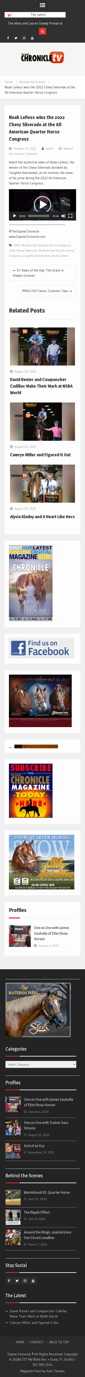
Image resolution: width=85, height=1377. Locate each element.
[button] (42, 204)
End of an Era (34, 1146)
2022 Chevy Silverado (23, 250)
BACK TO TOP (59, 1342)
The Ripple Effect (37, 1212)
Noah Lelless (60, 256)
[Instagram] (24, 38)
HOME (20, 1342)
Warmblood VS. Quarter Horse (47, 1192)
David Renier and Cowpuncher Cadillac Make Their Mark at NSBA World (41, 386)
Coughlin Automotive (36, 256)
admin (49, 148)
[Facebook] (8, 38)
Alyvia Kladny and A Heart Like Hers (42, 516)
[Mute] (63, 216)
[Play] (14, 216)
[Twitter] (16, 38)
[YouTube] (32, 38)
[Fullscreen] (70, 216)
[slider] (39, 216)
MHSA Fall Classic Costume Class (45, 291)
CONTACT (37, 1342)
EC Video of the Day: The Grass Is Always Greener (38, 273)
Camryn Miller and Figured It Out (40, 454)
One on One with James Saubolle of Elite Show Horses (51, 933)
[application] (42, 204)
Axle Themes (55, 1371)
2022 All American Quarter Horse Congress (42, 245)
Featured (31, 154)
